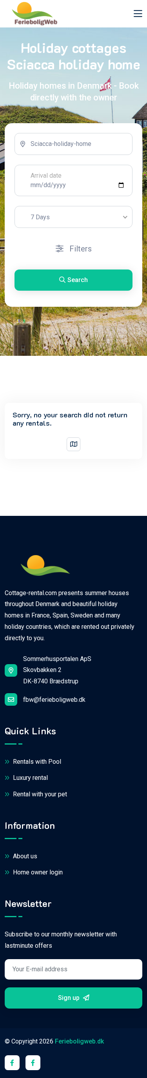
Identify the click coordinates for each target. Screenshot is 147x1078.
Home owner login (37, 872)
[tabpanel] (73, 215)
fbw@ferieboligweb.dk (54, 699)
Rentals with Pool (36, 761)
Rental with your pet (39, 794)
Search (77, 280)
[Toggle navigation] (138, 13)
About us (24, 856)
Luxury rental (29, 777)
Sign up (69, 998)
